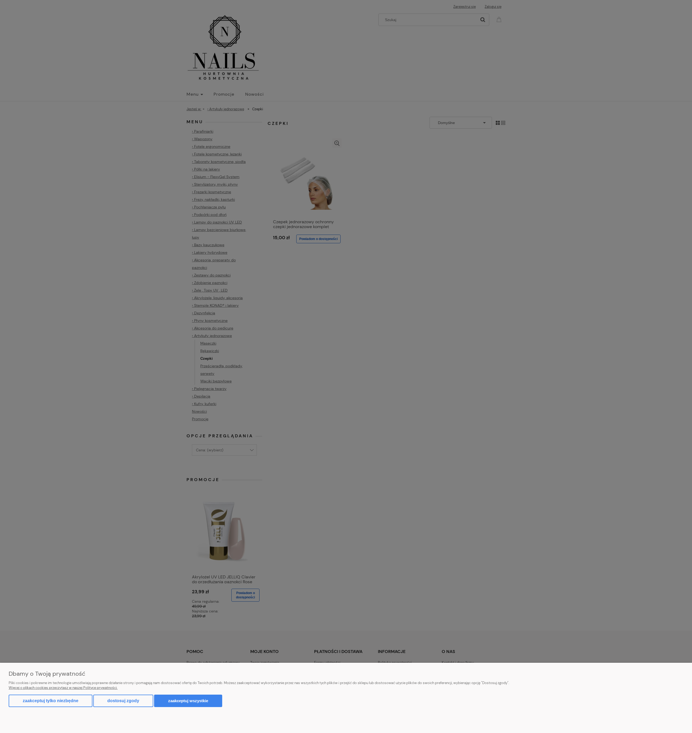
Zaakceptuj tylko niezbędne (50, 700)
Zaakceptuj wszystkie (188, 700)
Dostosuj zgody (123, 700)
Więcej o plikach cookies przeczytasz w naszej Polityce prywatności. (63, 687)
